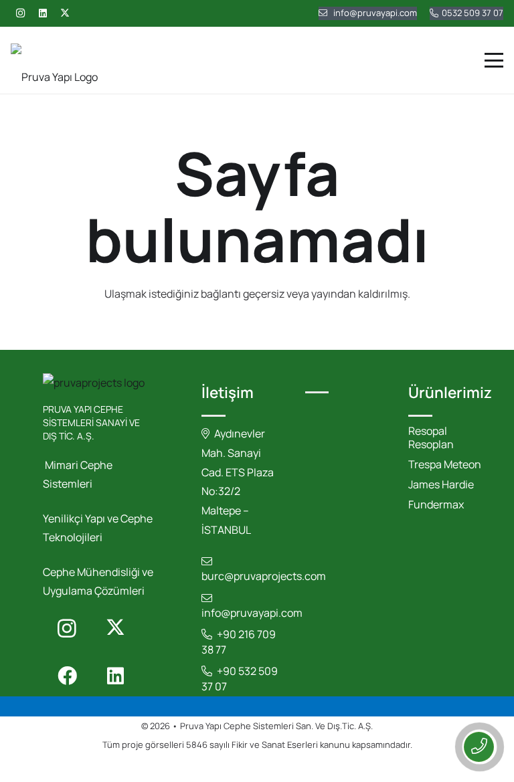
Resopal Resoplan (431, 437)
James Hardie (441, 484)
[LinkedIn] (42, 13)
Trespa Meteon (444, 464)
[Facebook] (67, 676)
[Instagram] (20, 13)
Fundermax (436, 504)
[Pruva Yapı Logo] (54, 60)
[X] (65, 13)
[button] (494, 60)
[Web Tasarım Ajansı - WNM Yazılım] (257, 769)
